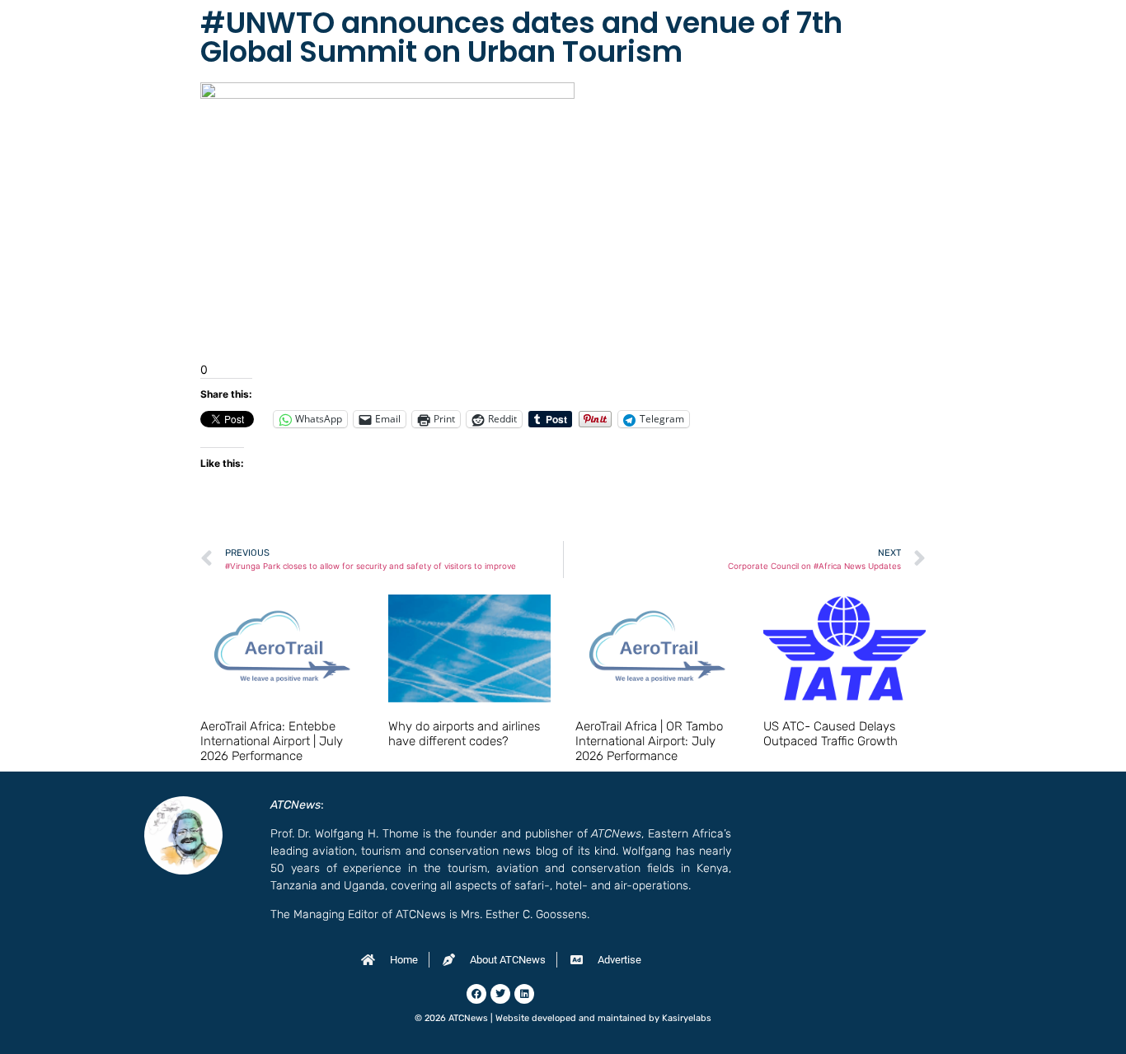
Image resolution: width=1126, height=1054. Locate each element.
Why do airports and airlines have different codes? (464, 734)
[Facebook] (476, 994)
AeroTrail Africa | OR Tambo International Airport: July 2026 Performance (649, 741)
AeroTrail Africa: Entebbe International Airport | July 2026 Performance (271, 741)
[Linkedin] (524, 994)
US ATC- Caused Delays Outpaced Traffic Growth (830, 734)
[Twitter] (500, 994)
